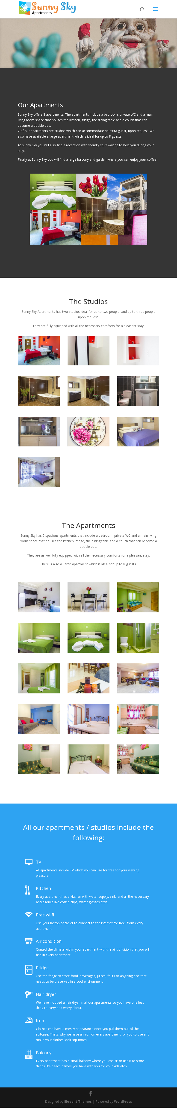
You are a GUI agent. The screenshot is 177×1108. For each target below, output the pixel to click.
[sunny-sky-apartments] (138, 611)
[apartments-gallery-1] (39, 651)
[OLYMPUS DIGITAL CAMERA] (88, 692)
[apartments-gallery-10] (88, 611)
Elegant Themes (78, 1101)
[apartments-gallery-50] (138, 445)
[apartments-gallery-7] (138, 651)
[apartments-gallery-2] (88, 651)
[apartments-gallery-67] (39, 364)
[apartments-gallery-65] (88, 405)
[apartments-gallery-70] (138, 692)
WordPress (123, 1101)
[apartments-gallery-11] (39, 611)
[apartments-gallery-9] (39, 692)
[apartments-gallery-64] (39, 405)
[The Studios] (39, 445)
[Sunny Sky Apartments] (88, 364)
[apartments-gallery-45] (138, 405)
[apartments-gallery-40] (39, 486)
